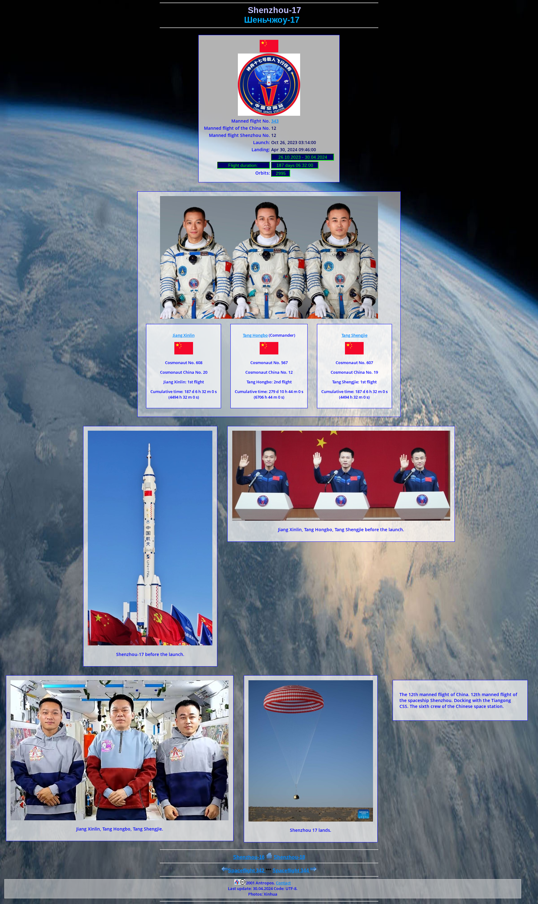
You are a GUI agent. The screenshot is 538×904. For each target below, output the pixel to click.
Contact (283, 883)
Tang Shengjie (354, 335)
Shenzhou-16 (249, 857)
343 (275, 121)
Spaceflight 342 (247, 870)
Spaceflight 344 (291, 870)
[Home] (269, 857)
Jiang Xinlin (184, 335)
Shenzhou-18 (289, 857)
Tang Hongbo (255, 335)
